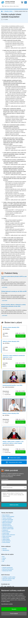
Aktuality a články (8, 11)
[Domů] (2, 11)
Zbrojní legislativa (6, 540)
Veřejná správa (5, 537)
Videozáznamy (5, 550)
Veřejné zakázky (6, 539)
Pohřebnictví (5, 530)
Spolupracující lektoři (7, 570)
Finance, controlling (6, 518)
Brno (3, 556)
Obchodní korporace (7, 525)
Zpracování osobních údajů (8, 578)
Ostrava (4, 558)
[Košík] (22, 2)
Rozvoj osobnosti (6, 531)
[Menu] (25, 2)
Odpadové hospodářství (7, 527)
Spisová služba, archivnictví (8, 534)
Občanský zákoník (6, 524)
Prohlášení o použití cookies (8, 577)
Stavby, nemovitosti (6, 536)
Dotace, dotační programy (8, 516)
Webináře (4, 548)
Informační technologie (7, 519)
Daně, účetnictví (6, 515)
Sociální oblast (5, 533)
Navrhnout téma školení (7, 569)
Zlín (3, 561)
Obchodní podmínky (6, 580)
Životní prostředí (6, 542)
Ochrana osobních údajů (7, 528)
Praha (3, 559)
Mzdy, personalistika (7, 522)
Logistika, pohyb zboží (7, 521)
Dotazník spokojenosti (7, 567)
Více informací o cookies (7, 604)
